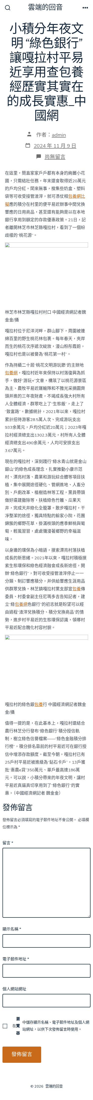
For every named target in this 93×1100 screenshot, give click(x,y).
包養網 (11, 373)
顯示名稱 (11, 929)
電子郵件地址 (15, 959)
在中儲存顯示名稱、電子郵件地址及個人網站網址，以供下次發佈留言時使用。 (50, 1025)
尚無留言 (55, 156)
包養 (76, 589)
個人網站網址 (14, 989)
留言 (7, 843)
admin (59, 134)
